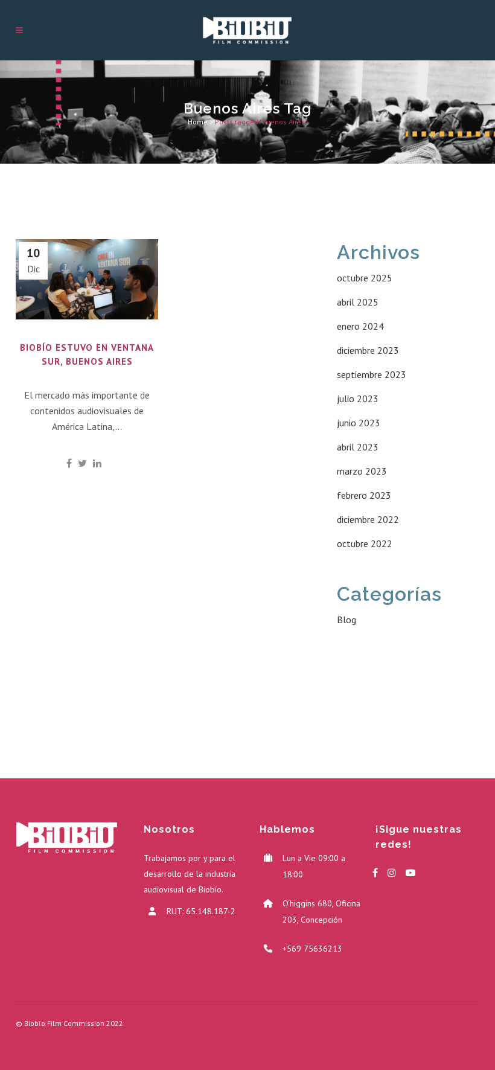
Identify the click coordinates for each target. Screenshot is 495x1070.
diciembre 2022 (368, 519)
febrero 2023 (364, 495)
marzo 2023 (362, 471)
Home (198, 121)
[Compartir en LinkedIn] (97, 463)
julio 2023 (357, 398)
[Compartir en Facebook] (69, 463)
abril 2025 (357, 302)
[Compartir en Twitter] (82, 463)
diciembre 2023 (368, 350)
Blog (346, 619)
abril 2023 (357, 447)
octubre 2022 (364, 543)
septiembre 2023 (371, 374)
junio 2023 (358, 423)
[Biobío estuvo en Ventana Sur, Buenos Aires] (87, 279)
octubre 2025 (364, 278)
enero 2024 (360, 326)
